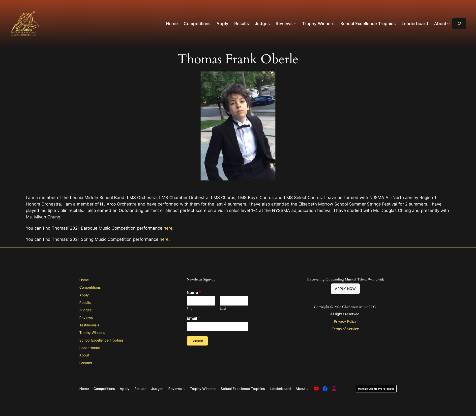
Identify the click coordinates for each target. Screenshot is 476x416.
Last (223, 309)
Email (193, 318)
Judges (85, 310)
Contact (85, 363)
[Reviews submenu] (295, 23)
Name (194, 292)
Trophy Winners (92, 332)
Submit (197, 341)
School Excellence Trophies (101, 340)
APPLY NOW (345, 288)
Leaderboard (89, 348)
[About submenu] (448, 23)
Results (85, 302)
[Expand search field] (459, 23)
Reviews (86, 317)
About (84, 355)
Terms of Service (345, 329)
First (190, 309)
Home (84, 280)
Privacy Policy (345, 321)
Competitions (90, 287)
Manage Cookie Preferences (376, 388)
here (168, 228)
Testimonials (89, 325)
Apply (84, 295)
